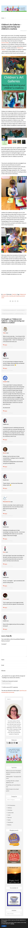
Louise (4, 294)
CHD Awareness (11, 805)
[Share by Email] (17, 301)
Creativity (14, 294)
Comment (4, 644)
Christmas (9, 810)
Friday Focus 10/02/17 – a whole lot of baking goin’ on (14, 313)
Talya (4, 332)
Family (9, 820)
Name (2, 659)
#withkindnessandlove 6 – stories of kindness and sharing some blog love (15, 310)
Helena (5, 599)
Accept (4, 926)
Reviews (9, 824)
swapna (5, 381)
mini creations (17, 296)
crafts (7, 296)
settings (12, 923)
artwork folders (5, 42)
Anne (4, 552)
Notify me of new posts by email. (10, 681)
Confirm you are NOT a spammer (10, 687)
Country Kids (10, 812)
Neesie (4, 453)
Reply (5, 344)
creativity (11, 296)
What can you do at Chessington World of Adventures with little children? (13, 772)
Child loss (9, 807)
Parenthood (10, 822)
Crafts (8, 815)
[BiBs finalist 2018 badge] (14, 839)
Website (3, 670)
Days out (9, 817)
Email (2, 665)
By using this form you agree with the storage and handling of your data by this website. (13, 676)
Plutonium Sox (6, 501)
